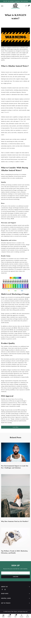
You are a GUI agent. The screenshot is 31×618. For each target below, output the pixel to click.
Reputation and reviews (9, 240)
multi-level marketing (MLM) (17, 297)
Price (3, 203)
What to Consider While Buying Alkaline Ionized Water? (14, 169)
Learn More (15, 427)
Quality (3, 182)
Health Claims (5, 256)
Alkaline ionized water (6, 72)
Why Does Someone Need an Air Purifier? (15, 521)
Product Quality (8, 343)
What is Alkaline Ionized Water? (15, 66)
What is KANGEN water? (15, 17)
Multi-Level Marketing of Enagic (15, 294)
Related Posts (15, 437)
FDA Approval (7, 396)
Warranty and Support (8, 222)
